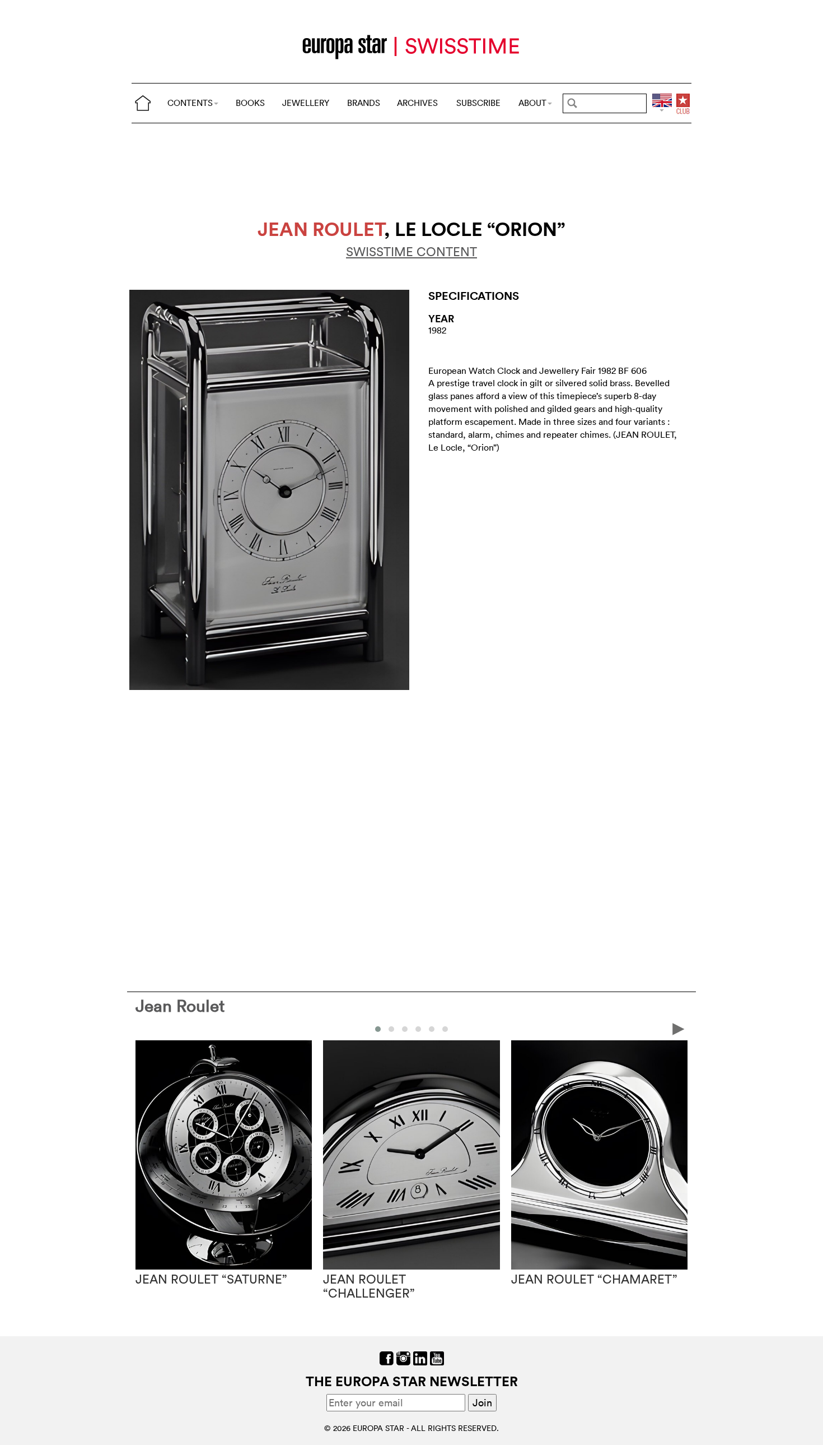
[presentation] (144, 1028)
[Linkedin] (420, 1357)
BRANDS (363, 103)
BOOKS (250, 103)
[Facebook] (387, 1357)
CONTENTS (190, 103)
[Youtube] (437, 1357)
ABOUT (532, 103)
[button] (378, 1029)
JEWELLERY (305, 103)
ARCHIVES (417, 103)
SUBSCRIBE (478, 103)
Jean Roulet (180, 1005)
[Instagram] (403, 1357)
